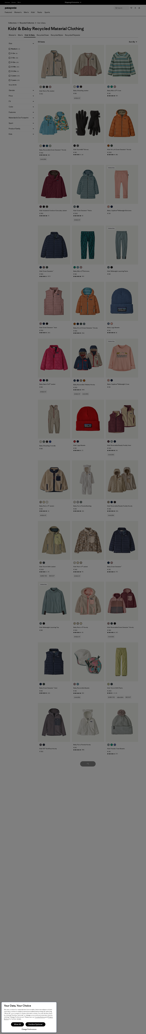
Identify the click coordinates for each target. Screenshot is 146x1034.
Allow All (17, 1024)
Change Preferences (29, 1029)
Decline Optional (35, 1024)
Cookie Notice (40, 1017)
